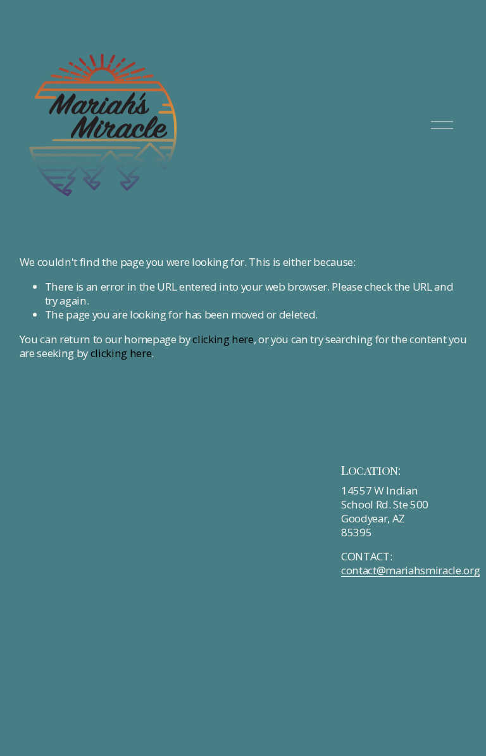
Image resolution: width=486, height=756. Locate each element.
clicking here (223, 339)
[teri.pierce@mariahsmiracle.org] (77, 691)
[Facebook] (91, 720)
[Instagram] (106, 691)
